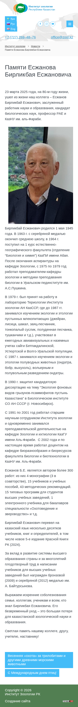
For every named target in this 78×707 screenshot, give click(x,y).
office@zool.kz (62, 37)
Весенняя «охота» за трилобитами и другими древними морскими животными (37, 660)
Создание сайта (17, 701)
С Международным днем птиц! (32, 673)
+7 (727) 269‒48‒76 (20, 37)
